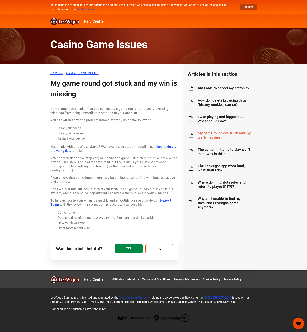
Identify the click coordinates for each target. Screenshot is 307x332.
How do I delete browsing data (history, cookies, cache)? (222, 102)
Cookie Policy (85, 9)
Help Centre (94, 21)
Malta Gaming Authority (134, 297)
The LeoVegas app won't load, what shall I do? (221, 168)
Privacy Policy (232, 279)
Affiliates (118, 279)
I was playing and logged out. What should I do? (221, 119)
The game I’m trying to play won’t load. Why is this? (224, 151)
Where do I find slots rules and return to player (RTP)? (222, 184)
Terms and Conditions (156, 279)
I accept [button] (248, 7)
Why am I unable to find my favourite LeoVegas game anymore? (219, 203)
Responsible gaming (187, 279)
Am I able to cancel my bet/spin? (223, 88)
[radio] (129, 248)
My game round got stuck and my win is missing (224, 135)
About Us (133, 279)
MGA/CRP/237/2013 (218, 297)
